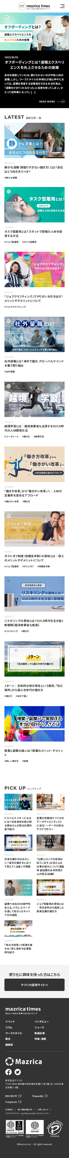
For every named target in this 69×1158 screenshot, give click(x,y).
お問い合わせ (42, 1109)
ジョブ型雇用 (12, 241)
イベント (10, 1021)
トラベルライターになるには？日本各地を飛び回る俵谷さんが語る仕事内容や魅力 (18, 823)
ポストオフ (29, 566)
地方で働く (22, 695)
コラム (9, 1027)
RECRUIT (11, 1096)
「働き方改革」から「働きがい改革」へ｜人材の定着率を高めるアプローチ (33, 493)
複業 (26, 760)
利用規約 (9, 1109)
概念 (7, 1039)
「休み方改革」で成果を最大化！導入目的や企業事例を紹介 (18, 948)
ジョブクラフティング (16, 306)
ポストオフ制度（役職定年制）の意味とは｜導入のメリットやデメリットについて (34, 558)
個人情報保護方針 (25, 1109)
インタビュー (41, 1021)
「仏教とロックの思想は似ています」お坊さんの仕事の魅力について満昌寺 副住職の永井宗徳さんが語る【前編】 (50, 866)
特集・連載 (40, 1039)
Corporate (11, 1101)
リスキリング (12, 631)
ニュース (39, 1027)
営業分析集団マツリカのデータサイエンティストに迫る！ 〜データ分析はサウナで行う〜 (50, 823)
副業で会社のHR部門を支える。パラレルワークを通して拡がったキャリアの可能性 (17, 909)
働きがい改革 (12, 501)
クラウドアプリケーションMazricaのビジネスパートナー (27, 1113)
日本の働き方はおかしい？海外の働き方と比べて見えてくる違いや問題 (17, 862)
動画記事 (39, 1033)
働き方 (27, 436)
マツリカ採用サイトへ (34, 985)
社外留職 (10, 371)
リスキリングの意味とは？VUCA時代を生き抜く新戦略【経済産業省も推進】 (34, 623)
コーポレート (12, 436)
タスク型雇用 (30, 241)
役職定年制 (44, 566)
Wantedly (37, 1096)
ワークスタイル (13, 1033)
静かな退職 (11, 177)
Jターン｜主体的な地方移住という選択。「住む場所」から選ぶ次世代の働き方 (33, 687)
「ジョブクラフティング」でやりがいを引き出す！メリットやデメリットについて (33, 298)
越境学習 (39, 436)
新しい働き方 (12, 760)
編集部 (9, 1044)
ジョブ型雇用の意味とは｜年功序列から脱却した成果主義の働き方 (50, 907)
